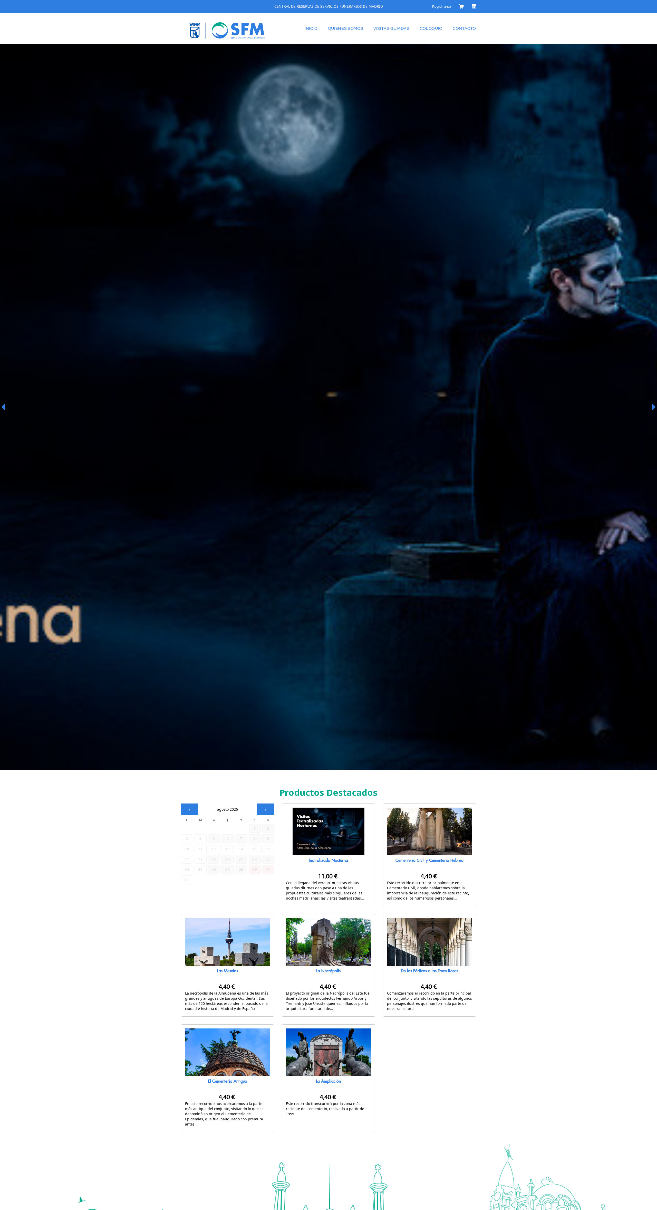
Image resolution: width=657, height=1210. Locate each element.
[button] (441, 6)
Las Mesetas (227, 971)
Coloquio (431, 28)
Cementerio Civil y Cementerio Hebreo (429, 860)
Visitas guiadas (391, 28)
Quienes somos (345, 28)
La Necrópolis (328, 971)
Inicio (311, 28)
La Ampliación (328, 1081)
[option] (328, 407)
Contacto (464, 28)
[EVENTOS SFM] (227, 30)
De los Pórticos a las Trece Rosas (429, 971)
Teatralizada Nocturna (328, 860)
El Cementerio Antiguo (227, 1081)
